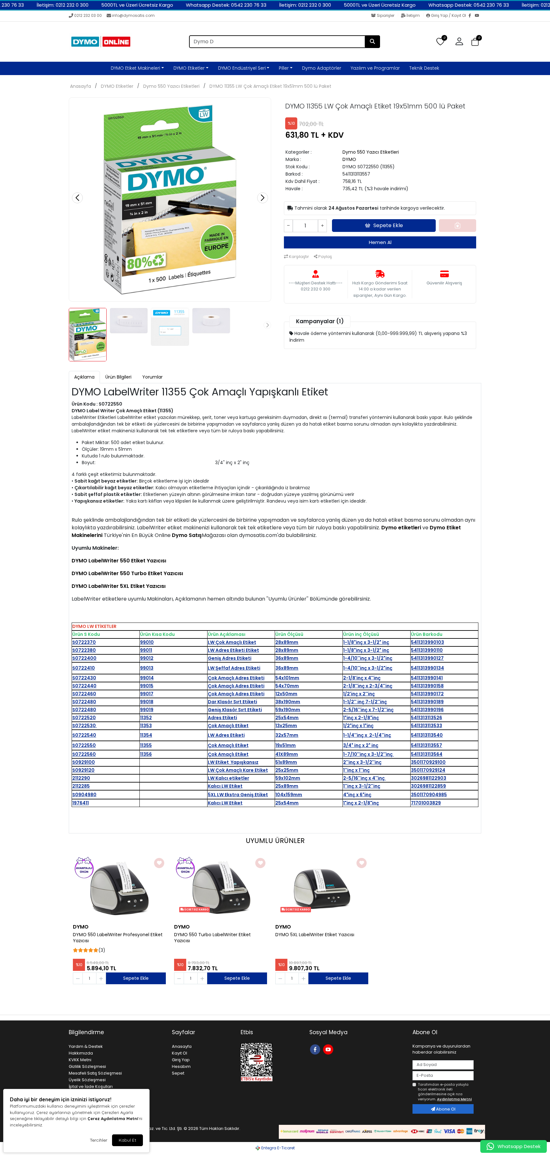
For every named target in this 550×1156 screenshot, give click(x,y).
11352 (146, 717)
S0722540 (84, 735)
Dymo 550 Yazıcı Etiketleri (171, 86)
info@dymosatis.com (133, 15)
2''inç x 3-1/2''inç (362, 762)
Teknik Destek (424, 68)
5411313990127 (427, 658)
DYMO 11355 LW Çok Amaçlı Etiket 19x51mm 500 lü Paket (270, 86)
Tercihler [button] (98, 1140)
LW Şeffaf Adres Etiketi (234, 668)
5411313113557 (426, 745)
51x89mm (286, 762)
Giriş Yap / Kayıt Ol (448, 15)
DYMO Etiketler (189, 68)
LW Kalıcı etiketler (228, 778)
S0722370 (84, 642)
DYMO (349, 159)
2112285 (81, 786)
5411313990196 (427, 710)
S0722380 (84, 650)
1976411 (80, 803)
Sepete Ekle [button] (388, 225)
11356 (146, 754)
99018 (146, 702)
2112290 (81, 778)
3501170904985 (429, 794)
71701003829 (426, 803)
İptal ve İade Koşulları (91, 1086)
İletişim (413, 15)
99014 (147, 678)
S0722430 (84, 678)
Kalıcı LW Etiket (225, 786)
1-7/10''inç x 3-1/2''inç (368, 754)
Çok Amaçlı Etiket (228, 725)
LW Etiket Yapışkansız (233, 762)
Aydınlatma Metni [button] (454, 1099)
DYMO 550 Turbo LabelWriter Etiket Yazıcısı (212, 938)
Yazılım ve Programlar (375, 68)
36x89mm (286, 658)
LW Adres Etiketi (226, 735)
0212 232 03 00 (88, 15)
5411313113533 (426, 725)
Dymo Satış (187, 535)
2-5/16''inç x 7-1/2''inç (368, 710)
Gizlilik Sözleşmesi (87, 1066)
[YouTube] (478, 16)
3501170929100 (428, 762)
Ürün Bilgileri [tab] (118, 377)
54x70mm (287, 686)
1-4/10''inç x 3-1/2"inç (367, 658)
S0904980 (84, 794)
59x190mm (287, 710)
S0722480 (84, 702)
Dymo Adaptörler (321, 68)
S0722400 (84, 658)
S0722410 (83, 668)
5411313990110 (427, 650)
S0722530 (84, 725)
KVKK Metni (80, 1060)
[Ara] (372, 41)
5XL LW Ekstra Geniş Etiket (238, 794)
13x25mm (286, 725)
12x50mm (286, 694)
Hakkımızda (81, 1053)
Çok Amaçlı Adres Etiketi (236, 678)
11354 (146, 735)
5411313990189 (427, 702)
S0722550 (84, 745)
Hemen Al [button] (380, 242)
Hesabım (181, 1066)
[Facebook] (472, 16)
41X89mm (286, 754)
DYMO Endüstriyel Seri (242, 68)
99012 (146, 658)
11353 (146, 725)
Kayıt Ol (179, 1053)
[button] (475, 41)
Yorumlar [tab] (152, 377)
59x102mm (287, 778)
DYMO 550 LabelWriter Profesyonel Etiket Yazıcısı (118, 938)
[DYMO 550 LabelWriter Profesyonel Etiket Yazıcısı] (119, 888)
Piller (284, 68)
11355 (146, 745)
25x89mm (286, 786)
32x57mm (286, 735)
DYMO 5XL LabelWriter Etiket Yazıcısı (314, 935)
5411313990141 (427, 678)
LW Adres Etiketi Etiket (233, 650)
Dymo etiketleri (401, 527)
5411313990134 (427, 668)
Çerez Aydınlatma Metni (113, 1118)
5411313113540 (427, 735)
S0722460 (84, 694)
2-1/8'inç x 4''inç (362, 678)
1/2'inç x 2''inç (359, 694)
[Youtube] (328, 1049)
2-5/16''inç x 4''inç (364, 778)
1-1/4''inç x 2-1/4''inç (367, 735)
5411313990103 (427, 642)
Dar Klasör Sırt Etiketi (232, 702)
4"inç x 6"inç (357, 794)
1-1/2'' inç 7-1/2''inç (365, 702)
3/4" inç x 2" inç (360, 745)
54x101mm (287, 678)
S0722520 (84, 717)
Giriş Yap (181, 1060)
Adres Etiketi (222, 717)
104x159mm (288, 794)
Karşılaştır (298, 257)
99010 (147, 642)
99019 (146, 710)
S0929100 (83, 762)
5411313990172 (427, 694)
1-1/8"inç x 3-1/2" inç (366, 642)
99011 (146, 650)
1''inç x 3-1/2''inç (361, 786)
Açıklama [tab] (84, 377)
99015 (146, 686)
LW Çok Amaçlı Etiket (232, 642)
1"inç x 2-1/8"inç (361, 717)
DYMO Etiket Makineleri (135, 68)
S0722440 (84, 686)
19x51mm (285, 745)
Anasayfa (80, 86)
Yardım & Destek (86, 1046)
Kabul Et (127, 1140)
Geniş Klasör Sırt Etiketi (235, 710)
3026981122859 (428, 786)
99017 (146, 694)
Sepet (178, 1073)
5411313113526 (426, 717)
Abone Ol (445, 1109)
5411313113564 (426, 754)
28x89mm (286, 642)
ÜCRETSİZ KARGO (196, 909)
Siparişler (385, 15)
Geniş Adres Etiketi (229, 658)
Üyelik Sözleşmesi (87, 1080)
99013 (146, 668)
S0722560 (84, 754)
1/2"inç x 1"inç (358, 725)
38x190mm (287, 702)
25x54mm (287, 717)
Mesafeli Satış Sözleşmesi (95, 1073)
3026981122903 (428, 778)
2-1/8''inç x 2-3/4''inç (367, 686)
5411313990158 (427, 686)
